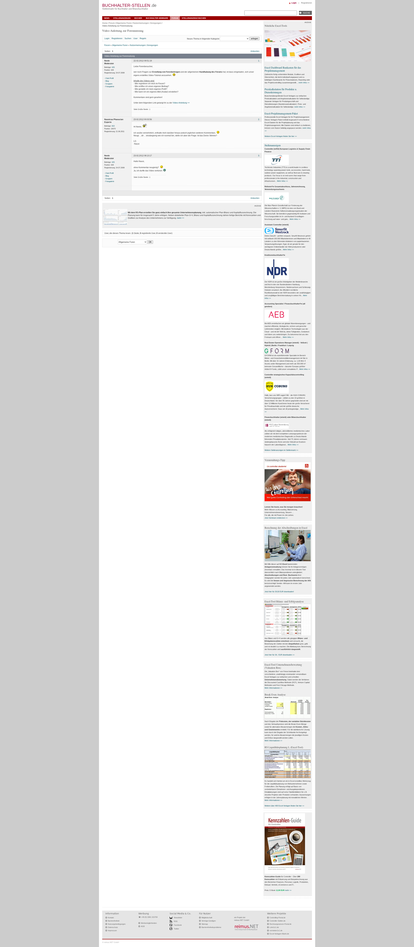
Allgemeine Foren (124, 23)
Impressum (112, 930)
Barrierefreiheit (113, 921)
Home (105, 23)
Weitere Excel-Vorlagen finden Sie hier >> (281, 136)
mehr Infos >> (304, 83)
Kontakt (111, 918)
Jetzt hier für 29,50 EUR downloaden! (279, 592)
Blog (107, 81)
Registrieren (306, 3)
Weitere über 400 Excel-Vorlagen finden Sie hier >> (284, 806)
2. (259, 119)
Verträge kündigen (209, 921)
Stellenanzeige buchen (194, 18)
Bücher (138, 18)
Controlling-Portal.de (277, 918)
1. (259, 61)
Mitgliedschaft (207, 918)
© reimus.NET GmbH (110, 942)
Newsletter (178, 918)
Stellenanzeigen (122, 18)
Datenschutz (113, 927)
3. (259, 156)
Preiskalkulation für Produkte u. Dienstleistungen (281, 90)
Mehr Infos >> (282, 181)
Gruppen (108, 84)
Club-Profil (109, 78)
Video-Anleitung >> (181, 103)
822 (113, 126)
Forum (175, 18)
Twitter (176, 929)
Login (293, 3)
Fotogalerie (109, 86)
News (106, 18)
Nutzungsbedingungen (116, 924)
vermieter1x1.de (276, 930)
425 (113, 67)
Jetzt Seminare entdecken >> (276, 518)
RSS (175, 921)
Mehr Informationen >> (273, 688)
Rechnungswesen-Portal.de (280, 924)
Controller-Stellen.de (277, 921)
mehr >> (180, 218)
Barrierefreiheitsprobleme (211, 927)
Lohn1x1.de (274, 927)
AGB (143, 926)
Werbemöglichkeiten (149, 923)
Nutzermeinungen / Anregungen (147, 23)
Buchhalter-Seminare (157, 18)
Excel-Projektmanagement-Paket (281, 113)
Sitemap (205, 924)
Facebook (178, 925)
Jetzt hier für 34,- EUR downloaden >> (279, 655)
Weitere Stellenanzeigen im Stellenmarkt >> (281, 450)
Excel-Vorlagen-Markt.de (279, 934)
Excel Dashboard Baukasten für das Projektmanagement (283, 69)
